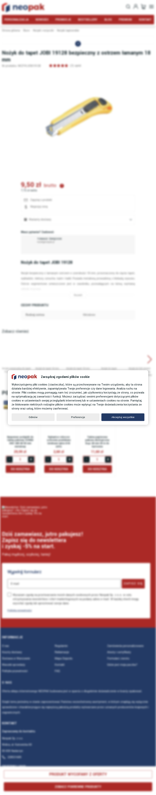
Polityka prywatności (19, 610)
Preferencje (78, 417)
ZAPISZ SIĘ (133, 583)
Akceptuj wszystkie (123, 417)
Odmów (33, 417)
